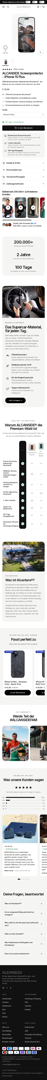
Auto (4, 1013)
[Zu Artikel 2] (13, 62)
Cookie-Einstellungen (9, 1070)
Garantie (28, 1006)
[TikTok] (7, 988)
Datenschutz (29, 1027)
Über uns (5, 1027)
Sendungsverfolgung (33, 999)
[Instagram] (3, 988)
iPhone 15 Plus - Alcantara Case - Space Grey (16, 683)
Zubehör (5, 1002)
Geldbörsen (6, 1006)
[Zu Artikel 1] (5, 62)
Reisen (4, 1017)
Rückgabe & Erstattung (33, 1034)
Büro (4, 1009)
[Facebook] (11, 988)
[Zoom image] (40, 52)
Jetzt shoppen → (15, 400)
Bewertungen (7, 1038)
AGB (26, 1031)
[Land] (39, 7)
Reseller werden (8, 1042)
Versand (28, 1038)
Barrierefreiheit (7, 1076)
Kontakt (27, 1009)
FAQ (26, 1002)
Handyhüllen (7, 999)
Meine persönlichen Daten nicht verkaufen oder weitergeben (22, 1073)
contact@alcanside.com (11, 1064)
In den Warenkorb (17, 692)
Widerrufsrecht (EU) (32, 1042)
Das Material (6, 1031)
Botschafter (6, 1034)
